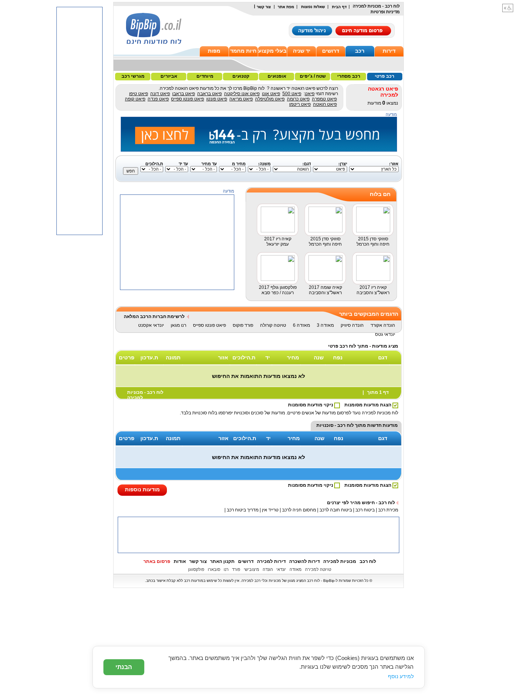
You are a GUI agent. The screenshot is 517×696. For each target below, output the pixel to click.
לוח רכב (368, 561)
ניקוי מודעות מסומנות (311, 405)
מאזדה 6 (301, 325)
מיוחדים (204, 76)
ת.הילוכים (243, 357)
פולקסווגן (196, 569)
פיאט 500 (291, 93)
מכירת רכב (388, 510)
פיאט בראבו (183, 93)
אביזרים (168, 76)
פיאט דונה (160, 93)
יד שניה (301, 51)
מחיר (293, 357)
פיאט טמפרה (324, 99)
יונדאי (281, 569)
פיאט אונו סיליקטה (242, 93)
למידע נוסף (401, 676)
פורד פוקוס (243, 325)
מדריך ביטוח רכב (242, 510)
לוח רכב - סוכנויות (335, 425)
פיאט (310, 93)
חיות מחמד (243, 51)
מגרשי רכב (133, 76)
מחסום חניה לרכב (299, 510)
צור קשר (198, 561)
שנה (319, 357)
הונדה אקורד (383, 325)
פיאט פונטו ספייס (187, 99)
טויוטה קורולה (273, 325)
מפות (214, 51)
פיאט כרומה (298, 99)
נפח (338, 357)
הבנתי (123, 667)
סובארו (214, 569)
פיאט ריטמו (300, 104)
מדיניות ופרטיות (385, 11)
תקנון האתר (222, 561)
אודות (180, 561)
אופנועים (277, 76)
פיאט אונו (271, 93)
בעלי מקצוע (272, 51)
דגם (382, 357)
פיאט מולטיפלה (270, 99)
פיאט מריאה (241, 99)
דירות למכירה (271, 561)
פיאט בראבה (209, 93)
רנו (226, 569)
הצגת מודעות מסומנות (368, 405)
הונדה (268, 569)
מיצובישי (251, 569)
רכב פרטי (384, 76)
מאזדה (296, 569)
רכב (359, 51)
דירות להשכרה (304, 561)
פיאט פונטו (216, 99)
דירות (389, 51)
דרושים (330, 51)
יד (267, 357)
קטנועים (240, 76)
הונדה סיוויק (352, 325)
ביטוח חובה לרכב (335, 510)
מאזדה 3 (325, 325)
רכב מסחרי (348, 76)
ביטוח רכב (365, 510)
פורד (236, 569)
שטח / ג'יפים (313, 76)
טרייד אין (270, 510)
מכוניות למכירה (339, 561)
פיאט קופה (135, 99)
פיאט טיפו (138, 93)
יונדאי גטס (385, 334)
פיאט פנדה (158, 99)
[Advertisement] (177, 337)
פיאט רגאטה (325, 104)
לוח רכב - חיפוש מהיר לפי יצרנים (361, 502)
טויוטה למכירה (318, 569)
